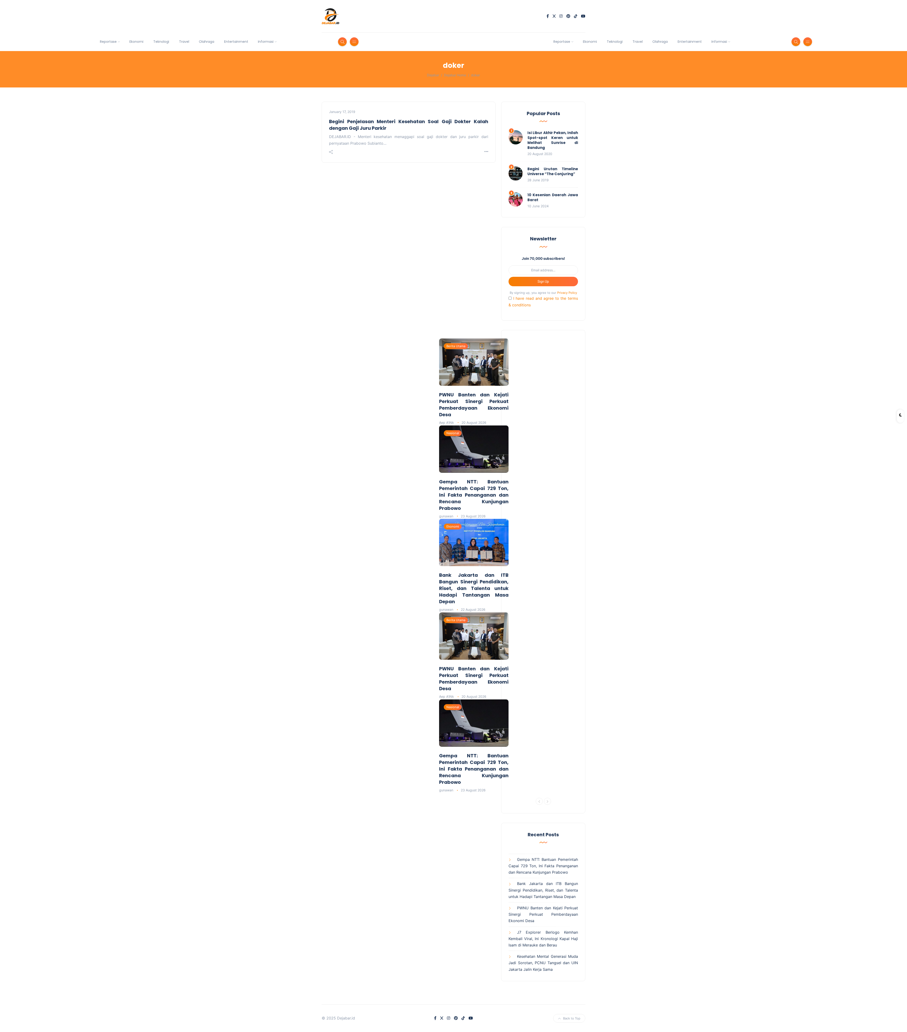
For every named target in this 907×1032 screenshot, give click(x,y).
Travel (184, 41)
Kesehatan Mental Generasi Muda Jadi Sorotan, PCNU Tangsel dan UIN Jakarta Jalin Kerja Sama (543, 962)
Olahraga (206, 41)
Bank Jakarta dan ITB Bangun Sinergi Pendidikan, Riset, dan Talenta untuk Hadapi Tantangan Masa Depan (474, 588)
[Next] (547, 801)
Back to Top (571, 1018)
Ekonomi (136, 41)
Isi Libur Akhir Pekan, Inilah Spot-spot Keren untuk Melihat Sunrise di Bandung (552, 140)
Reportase (108, 41)
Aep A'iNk (446, 423)
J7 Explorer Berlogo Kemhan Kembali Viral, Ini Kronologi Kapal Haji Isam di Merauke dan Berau (543, 938)
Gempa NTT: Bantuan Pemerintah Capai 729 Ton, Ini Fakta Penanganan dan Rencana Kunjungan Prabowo (474, 495)
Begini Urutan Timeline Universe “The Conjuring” (552, 171)
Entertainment (236, 41)
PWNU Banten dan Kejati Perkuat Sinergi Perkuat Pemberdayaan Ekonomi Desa (474, 404)
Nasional (452, 433)
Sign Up (543, 281)
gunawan (446, 516)
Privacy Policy (567, 293)
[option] (474, 472)
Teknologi (161, 41)
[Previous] (539, 801)
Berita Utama (455, 346)
